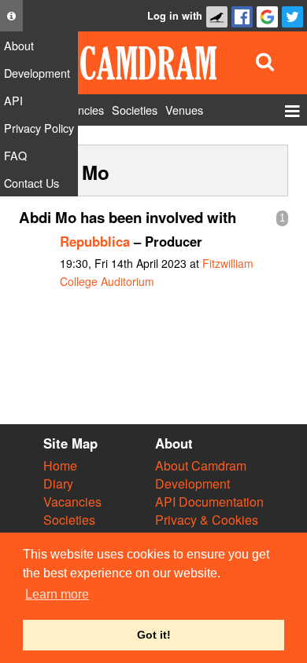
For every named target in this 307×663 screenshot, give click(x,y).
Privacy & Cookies (206, 520)
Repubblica (95, 241)
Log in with (174, 16)
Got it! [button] (154, 634)
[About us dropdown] (11, 15)
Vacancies (72, 502)
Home (60, 465)
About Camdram (200, 465)
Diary (58, 483)
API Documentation (209, 502)
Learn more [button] (57, 594)
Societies (69, 520)
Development (192, 483)
